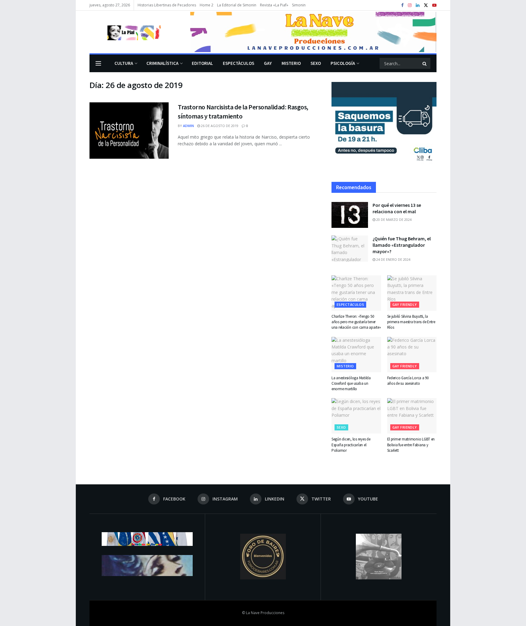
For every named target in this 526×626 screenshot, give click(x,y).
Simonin (299, 5)
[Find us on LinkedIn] (417, 5)
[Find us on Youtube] (434, 5)
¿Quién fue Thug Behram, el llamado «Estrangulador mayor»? (402, 244)
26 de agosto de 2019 (219, 125)
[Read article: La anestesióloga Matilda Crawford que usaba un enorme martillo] (356, 354)
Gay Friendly (404, 304)
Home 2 (206, 5)
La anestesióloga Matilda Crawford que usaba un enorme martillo (351, 383)
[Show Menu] (98, 63)
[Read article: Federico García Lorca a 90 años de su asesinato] (412, 354)
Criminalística (162, 63)
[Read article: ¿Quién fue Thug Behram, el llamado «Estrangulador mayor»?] (349, 248)
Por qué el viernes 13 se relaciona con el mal (397, 208)
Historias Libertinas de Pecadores (167, 5)
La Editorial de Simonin (236, 5)
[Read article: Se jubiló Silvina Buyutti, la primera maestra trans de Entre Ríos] (412, 293)
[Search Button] (424, 63)
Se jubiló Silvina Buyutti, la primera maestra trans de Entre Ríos (411, 322)
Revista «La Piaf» (274, 5)
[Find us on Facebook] (402, 5)
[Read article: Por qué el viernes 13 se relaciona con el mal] (349, 215)
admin (188, 125)
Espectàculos (238, 63)
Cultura (123, 63)
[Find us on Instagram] (410, 5)
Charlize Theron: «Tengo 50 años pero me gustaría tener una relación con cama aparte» (356, 322)
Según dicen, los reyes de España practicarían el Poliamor (350, 445)
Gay (268, 63)
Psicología (343, 63)
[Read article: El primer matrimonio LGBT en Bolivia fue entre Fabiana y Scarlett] (412, 415)
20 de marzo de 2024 (393, 219)
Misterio (291, 63)
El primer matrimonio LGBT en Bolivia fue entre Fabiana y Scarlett (411, 445)
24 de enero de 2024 (392, 259)
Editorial (202, 63)
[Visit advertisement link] (313, 32)
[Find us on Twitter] (426, 5)
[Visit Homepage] (125, 32)
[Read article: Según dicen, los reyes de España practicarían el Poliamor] (356, 415)
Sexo (315, 63)
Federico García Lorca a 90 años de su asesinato (408, 380)
